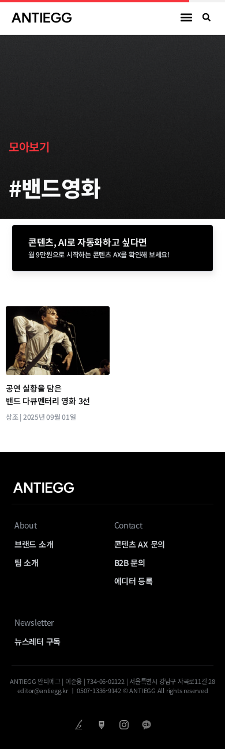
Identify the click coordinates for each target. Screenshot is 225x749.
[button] (186, 17)
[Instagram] (124, 724)
